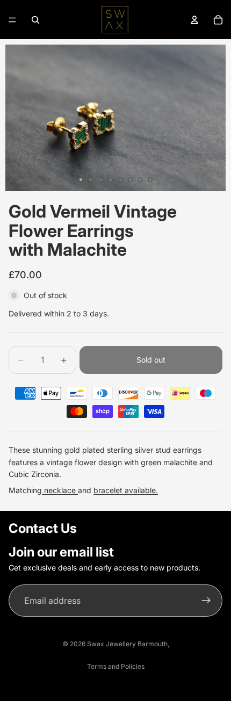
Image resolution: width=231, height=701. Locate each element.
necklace (60, 490)
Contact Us (43, 528)
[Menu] (12, 20)
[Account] (194, 20)
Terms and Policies (116, 666)
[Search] (35, 20)
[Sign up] (206, 600)
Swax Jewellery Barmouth (127, 644)
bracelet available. (125, 490)
